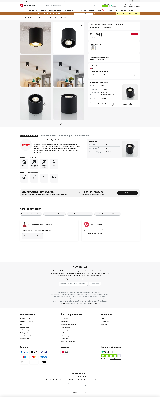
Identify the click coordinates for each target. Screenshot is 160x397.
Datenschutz (105, 321)
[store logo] (29, 5)
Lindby (103, 85)
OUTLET (123, 10)
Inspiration (64, 342)
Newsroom (64, 339)
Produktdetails (48, 135)
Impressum (104, 324)
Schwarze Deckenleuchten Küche (54, 214)
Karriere (63, 333)
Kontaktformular (64, 303)
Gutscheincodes (66, 327)
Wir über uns (65, 318)
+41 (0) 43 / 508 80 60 (93, 192)
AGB (102, 318)
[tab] (29, 135)
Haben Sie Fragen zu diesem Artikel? (127, 103)
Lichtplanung (65, 336)
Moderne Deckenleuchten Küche (31, 214)
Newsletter (64, 321)
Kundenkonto (24, 339)
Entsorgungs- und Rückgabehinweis (104, 380)
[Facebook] (75, 376)
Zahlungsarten (25, 333)
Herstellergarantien (26, 336)
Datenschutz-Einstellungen (53, 380)
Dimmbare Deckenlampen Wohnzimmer (108, 214)
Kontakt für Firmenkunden (127, 193)
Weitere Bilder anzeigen (52, 123)
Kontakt (22, 324)
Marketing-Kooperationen (69, 324)
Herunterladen (82, 135)
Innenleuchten (34, 18)
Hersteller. (99, 292)
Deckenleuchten (43, 18)
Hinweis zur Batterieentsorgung (86, 380)
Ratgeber (72, 342)
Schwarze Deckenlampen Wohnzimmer (80, 214)
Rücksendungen (25, 330)
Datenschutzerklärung (94, 303)
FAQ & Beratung (25, 318)
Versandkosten (25, 327)
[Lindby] (26, 145)
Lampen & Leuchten (25, 18)
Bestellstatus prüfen (26, 321)
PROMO (84, 14)
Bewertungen (65, 135)
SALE (99, 10)
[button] (35, 71)
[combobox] (71, 5)
